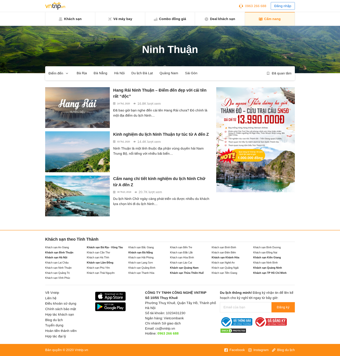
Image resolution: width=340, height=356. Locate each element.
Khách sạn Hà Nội (56, 257)
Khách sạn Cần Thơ (98, 252)
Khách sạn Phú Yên (98, 267)
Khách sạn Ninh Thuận (58, 267)
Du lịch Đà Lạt (142, 73)
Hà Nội (119, 73)
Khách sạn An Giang (57, 247)
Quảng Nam (169, 73)
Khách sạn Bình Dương (267, 247)
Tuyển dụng (54, 325)
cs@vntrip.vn (165, 328)
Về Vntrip (52, 293)
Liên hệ (50, 298)
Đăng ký (283, 307)
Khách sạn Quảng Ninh (267, 267)
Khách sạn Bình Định (224, 247)
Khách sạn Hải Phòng (141, 257)
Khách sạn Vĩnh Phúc (57, 277)
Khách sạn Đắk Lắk (181, 252)
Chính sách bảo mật (60, 309)
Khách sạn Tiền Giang (224, 272)
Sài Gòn (191, 73)
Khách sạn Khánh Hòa (225, 257)
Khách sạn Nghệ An (223, 262)
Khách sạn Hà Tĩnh (98, 257)
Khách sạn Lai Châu (57, 262)
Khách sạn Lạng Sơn (140, 262)
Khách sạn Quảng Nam (184, 267)
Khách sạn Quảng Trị (57, 272)
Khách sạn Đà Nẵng (140, 252)
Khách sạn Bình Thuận (59, 252)
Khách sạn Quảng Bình (141, 267)
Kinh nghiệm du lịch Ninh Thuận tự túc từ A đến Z (161, 134)
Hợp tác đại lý (55, 336)
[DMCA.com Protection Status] (233, 330)
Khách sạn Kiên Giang (267, 257)
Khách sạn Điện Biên (224, 252)
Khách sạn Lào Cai (181, 262)
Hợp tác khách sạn (59, 314)
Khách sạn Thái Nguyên (101, 272)
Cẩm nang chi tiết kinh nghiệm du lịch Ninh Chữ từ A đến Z (159, 181)
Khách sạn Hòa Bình (182, 257)
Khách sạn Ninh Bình (265, 262)
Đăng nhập (282, 6)
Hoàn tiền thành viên (61, 331)
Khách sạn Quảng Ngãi (225, 267)
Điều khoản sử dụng (60, 303)
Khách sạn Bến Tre (181, 247)
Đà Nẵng (100, 73)
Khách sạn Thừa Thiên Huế (187, 272)
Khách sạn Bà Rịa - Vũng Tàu (105, 247)
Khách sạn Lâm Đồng (100, 262)
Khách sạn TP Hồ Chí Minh (270, 272)
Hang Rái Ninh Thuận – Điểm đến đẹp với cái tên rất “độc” (159, 93)
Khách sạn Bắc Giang (141, 247)
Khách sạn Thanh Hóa (141, 272)
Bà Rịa (82, 73)
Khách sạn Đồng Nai (265, 252)
